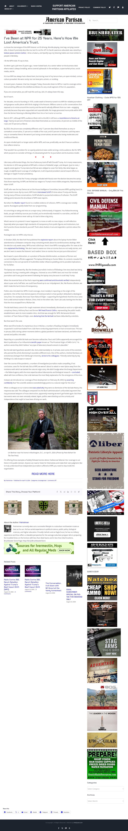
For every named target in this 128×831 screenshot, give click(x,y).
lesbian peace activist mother (15, 53)
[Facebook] (57, 491)
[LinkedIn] (68, 491)
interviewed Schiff (44, 192)
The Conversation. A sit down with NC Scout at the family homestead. (54, 587)
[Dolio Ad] (43, 501)
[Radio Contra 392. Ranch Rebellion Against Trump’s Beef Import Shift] (33, 566)
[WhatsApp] (71, 491)
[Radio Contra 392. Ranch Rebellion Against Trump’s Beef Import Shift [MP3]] (12, 566)
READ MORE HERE (43, 474)
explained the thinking (16, 248)
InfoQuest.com (78, 822)
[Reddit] (64, 491)
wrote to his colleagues (50, 356)
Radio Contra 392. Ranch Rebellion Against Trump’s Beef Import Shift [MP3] (11, 584)
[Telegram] (78, 491)
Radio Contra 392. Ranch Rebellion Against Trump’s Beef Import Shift (32, 583)
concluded (76, 372)
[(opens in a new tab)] (74, 566)
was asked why (38, 388)
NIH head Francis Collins (47, 310)
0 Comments (10, 593)
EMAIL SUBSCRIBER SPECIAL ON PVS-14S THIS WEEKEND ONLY (74, 594)
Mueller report (19, 203)
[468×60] (27, 30)
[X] (61, 491)
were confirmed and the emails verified (54, 280)
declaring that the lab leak (43, 316)
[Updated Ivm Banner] (39, 543)
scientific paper (36, 342)
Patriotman (9, 480)
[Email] (75, 491)
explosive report (47, 240)
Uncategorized (42, 480)
